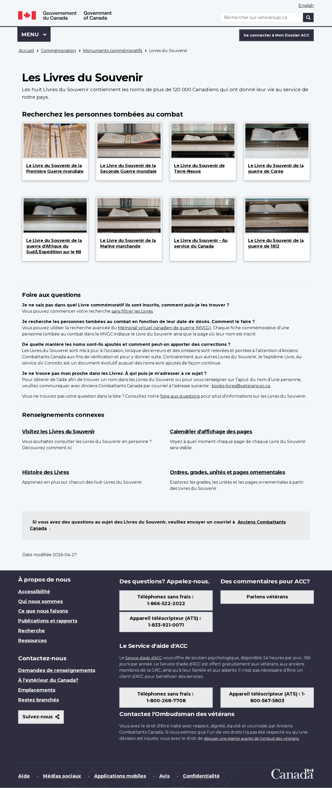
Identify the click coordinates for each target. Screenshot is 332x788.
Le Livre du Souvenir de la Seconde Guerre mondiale (128, 168)
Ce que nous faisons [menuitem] (43, 611)
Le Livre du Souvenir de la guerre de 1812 (275, 243)
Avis (164, 776)
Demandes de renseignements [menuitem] (56, 670)
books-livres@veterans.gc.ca (241, 385)
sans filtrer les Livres (132, 311)
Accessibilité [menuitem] (34, 591)
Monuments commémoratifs (112, 50)
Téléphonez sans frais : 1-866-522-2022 (166, 600)
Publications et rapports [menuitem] (47, 621)
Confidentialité (201, 776)
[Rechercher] (308, 17)
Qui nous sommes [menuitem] (40, 601)
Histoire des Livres (45, 472)
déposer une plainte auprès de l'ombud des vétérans (251, 738)
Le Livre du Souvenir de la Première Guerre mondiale (54, 168)
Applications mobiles (120, 776)
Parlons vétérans (267, 597)
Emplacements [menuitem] (36, 690)
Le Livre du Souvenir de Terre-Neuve (199, 168)
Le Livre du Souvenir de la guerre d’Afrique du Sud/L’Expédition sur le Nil (54, 246)
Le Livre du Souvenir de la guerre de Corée (275, 168)
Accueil (26, 50)
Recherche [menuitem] (31, 631)
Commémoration (58, 50)
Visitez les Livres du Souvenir (58, 431)
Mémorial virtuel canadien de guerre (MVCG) (164, 327)
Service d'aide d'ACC (143, 658)
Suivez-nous (43, 719)
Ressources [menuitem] (32, 640)
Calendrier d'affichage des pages (211, 431)
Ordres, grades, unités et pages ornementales (227, 472)
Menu (36, 34)
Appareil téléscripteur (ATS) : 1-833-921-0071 (166, 621)
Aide (24, 776)
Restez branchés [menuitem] (38, 700)
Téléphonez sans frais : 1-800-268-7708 (166, 697)
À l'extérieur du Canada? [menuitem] (48, 680)
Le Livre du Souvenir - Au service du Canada (201, 243)
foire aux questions (180, 396)
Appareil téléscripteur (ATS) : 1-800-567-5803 (267, 697)
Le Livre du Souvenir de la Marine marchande (128, 243)
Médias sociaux (62, 776)
